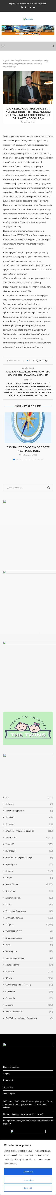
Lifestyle (29, 1005)
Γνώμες (29, 878)
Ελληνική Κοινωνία (29, 918)
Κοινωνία (29, 971)
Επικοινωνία (8, 1080)
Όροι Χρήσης (9, 1094)
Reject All (28, 1188)
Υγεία (29, 945)
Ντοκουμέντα (29, 951)
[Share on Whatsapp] (43, 360)
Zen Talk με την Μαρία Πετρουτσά (29, 1018)
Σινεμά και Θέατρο (29, 938)
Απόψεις (29, 871)
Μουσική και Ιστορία (29, 958)
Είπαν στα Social (29, 898)
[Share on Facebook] (33, 360)
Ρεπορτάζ (29, 844)
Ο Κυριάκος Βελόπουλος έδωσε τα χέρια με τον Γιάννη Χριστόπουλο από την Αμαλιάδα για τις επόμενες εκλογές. (27, 1104)
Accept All (28, 1172)
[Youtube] (30, 7)
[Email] (34, 7)
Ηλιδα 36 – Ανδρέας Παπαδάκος (29, 831)
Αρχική (6, 60)
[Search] (52, 46)
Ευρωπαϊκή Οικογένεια (29, 911)
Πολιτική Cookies (11, 1067)
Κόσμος (29, 978)
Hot (29, 797)
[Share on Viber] (46, 360)
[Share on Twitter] (37, 360)
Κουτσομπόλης (29, 965)
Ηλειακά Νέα (29, 837)
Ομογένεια (29, 991)
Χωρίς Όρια (29, 891)
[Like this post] (30, 360)
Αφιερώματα (29, 864)
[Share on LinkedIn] (40, 360)
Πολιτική (29, 804)
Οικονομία (29, 998)
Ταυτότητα (8, 1087)
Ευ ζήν (29, 904)
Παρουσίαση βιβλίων (29, 811)
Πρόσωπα (29, 824)
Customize (28, 1180)
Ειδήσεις (29, 924)
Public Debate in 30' (29, 1012)
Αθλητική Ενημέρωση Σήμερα (29, 857)
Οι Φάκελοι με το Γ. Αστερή (29, 985)
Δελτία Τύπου (29, 884)
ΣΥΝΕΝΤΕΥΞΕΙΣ (29, 931)
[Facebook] (25, 7)
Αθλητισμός (29, 851)
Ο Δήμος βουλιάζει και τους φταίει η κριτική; (23, 1114)
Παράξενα (29, 817)
